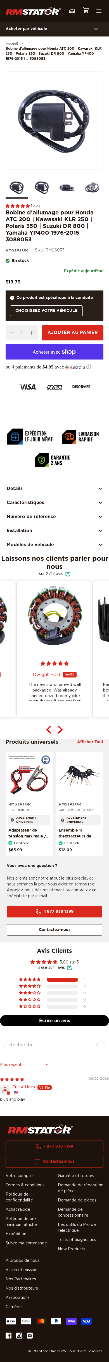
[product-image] (29, 776)
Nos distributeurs (22, 1288)
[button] (18, 206)
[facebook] (8, 1337)
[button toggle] (96, 29)
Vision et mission (21, 1270)
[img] (12, 1080)
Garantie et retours (76, 1176)
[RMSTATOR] (33, 11)
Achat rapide (18, 1210)
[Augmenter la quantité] (31, 333)
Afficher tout (90, 742)
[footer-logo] (40, 1129)
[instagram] (19, 1337)
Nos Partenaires (21, 1279)
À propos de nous (22, 1261)
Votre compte (19, 1176)
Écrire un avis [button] (54, 1020)
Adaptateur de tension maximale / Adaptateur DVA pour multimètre (27, 839)
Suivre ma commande (26, 1243)
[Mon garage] (72, 10)
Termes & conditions (25, 1185)
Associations (18, 1298)
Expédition (16, 1234)
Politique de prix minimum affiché (21, 1222)
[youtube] (30, 1337)
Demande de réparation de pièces (80, 1188)
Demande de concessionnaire (73, 1212)
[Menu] (98, 10)
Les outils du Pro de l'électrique (77, 1228)
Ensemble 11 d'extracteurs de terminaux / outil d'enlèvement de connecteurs (75, 842)
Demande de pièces (77, 1200)
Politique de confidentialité (19, 1197)
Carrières (14, 1307)
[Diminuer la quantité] (12, 333)
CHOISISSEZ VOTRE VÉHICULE (46, 311)
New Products (71, 1249)
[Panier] (85, 10)
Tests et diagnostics (77, 1240)
